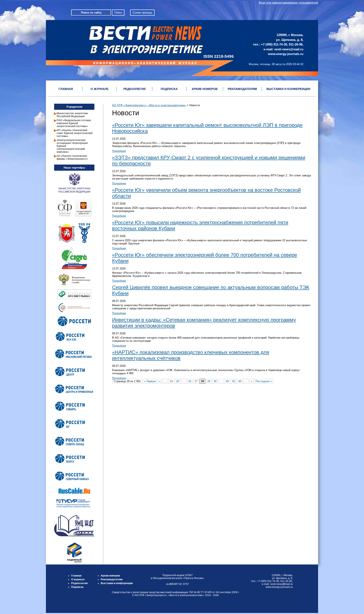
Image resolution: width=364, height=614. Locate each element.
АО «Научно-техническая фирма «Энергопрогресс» (72, 157)
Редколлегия (79, 583)
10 (171, 381)
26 (189, 381)
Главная (76, 575)
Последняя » (264, 381)
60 (239, 381)
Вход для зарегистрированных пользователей (288, 2)
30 (215, 381)
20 (177, 381)
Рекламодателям (112, 579)
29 (208, 381)
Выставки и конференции (117, 583)
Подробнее (119, 151)
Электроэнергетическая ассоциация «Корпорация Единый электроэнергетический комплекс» (72, 146)
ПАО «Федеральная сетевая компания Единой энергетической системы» (74, 123)
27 (196, 381)
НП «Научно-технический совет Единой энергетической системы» (74, 133)
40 (227, 381)
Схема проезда (142, 12)
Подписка (77, 587)
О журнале (78, 579)
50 (233, 381)
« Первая (150, 381)
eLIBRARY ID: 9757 (177, 584)
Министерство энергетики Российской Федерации (72, 115)
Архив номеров (110, 575)
